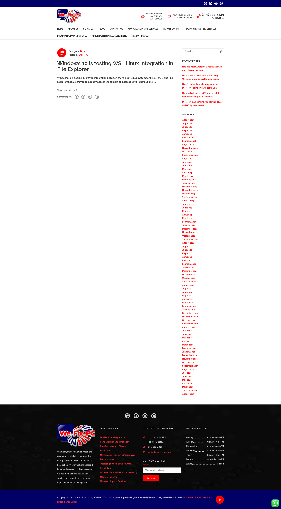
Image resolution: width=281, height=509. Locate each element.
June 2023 (187, 208)
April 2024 (187, 172)
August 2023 (188, 201)
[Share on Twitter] (83, 96)
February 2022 (189, 264)
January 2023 (188, 225)
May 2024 (187, 169)
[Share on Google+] (90, 96)
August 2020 (188, 327)
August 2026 (188, 120)
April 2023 (187, 215)
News (83, 51)
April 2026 (187, 134)
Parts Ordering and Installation (114, 442)
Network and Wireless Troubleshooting (118, 472)
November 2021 (190, 274)
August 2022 (188, 243)
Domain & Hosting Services (201, 29)
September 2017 (190, 390)
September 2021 (190, 281)
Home (60, 29)
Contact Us (116, 29)
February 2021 (189, 306)
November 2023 (190, 190)
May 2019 (186, 380)
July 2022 (187, 246)
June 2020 (187, 334)
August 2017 (188, 394)
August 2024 (188, 158)
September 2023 (190, 197)
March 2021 (187, 302)
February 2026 (189, 141)
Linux (65, 90)
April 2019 (187, 383)
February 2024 (189, 179)
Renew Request (140, 36)
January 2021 (188, 309)
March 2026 (188, 137)
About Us (73, 29)
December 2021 (189, 271)
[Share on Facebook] (77, 96)
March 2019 (187, 387)
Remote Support (172, 29)
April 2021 (187, 299)
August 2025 (188, 144)
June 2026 (187, 127)
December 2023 (190, 186)
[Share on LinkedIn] (97, 96)
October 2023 (188, 194)
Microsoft (73, 90)
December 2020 (190, 313)
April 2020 (187, 341)
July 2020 (187, 331)
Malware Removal (108, 477)
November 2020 (190, 316)
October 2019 (188, 362)
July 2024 (187, 162)
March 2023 (187, 218)
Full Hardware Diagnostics (112, 437)
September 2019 (190, 366)
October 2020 (189, 320)
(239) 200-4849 (213, 15)
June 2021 (187, 292)
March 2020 (188, 345)
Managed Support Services (143, 29)
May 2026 (187, 130)
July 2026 (187, 123)
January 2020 (188, 352)
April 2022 (187, 257)
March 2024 (187, 176)
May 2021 (186, 295)
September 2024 (190, 155)
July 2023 (187, 204)
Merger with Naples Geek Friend (109, 36)
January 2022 (188, 267)
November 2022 (190, 232)
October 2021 (188, 278)
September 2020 (190, 323)
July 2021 (186, 288)
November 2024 (190, 148)
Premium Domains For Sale (72, 36)
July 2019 (186, 373)
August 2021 (188, 285)
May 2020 (187, 338)
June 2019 (187, 376)
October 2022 (188, 236)
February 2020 (189, 348)
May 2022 (187, 253)
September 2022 (190, 239)
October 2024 (188, 151)
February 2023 (189, 222)
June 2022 (187, 250)
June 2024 (187, 165)
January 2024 (188, 183)
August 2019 (188, 369)
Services (88, 29)
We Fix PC (83, 55)
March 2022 (187, 260)
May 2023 (187, 211)
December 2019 (189, 355)
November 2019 (190, 359)
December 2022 (190, 229)
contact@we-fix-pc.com (159, 452)
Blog (102, 29)
